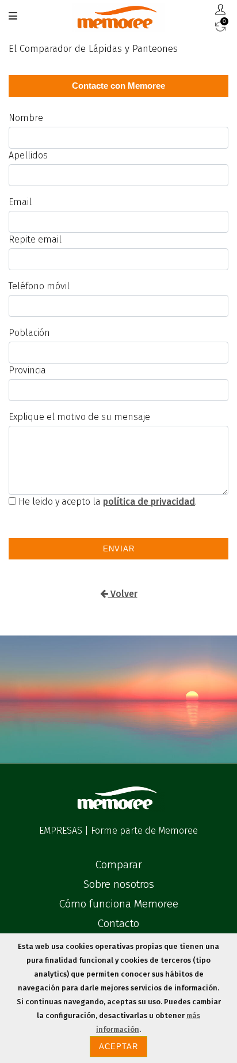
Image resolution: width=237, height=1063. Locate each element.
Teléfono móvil (39, 286)
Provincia (27, 370)
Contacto (118, 923)
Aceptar (118, 1046)
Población (29, 332)
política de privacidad (149, 501)
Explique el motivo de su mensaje (79, 416)
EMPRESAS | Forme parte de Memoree (118, 830)
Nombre (26, 117)
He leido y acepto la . (106, 501)
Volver (122, 593)
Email (20, 201)
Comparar (118, 864)
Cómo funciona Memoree (118, 903)
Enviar (119, 548)
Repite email (35, 239)
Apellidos (28, 155)
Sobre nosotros (118, 884)
